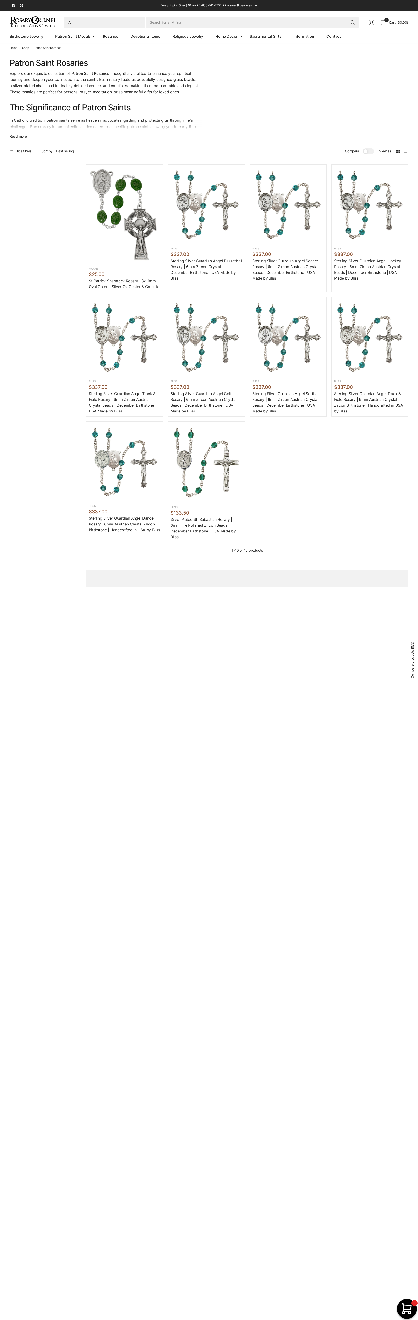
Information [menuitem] (303, 36)
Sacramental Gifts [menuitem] (266, 36)
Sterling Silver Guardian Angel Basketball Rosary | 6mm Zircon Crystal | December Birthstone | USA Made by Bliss (206, 269)
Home (13, 47)
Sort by (46, 151)
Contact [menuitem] (333, 36)
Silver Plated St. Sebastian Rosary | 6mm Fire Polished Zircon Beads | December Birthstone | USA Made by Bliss (203, 528)
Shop (25, 47)
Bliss (174, 248)
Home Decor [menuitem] (226, 36)
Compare (352, 151)
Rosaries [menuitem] (110, 36)
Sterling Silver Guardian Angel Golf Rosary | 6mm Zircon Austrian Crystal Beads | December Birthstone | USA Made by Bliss (203, 402)
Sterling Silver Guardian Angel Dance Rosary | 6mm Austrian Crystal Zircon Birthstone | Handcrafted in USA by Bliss (124, 524)
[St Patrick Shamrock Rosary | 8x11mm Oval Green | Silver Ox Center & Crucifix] (124, 214)
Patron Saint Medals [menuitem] (73, 36)
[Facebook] (13, 5)
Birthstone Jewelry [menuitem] (26, 36)
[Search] (353, 22)
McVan (93, 268)
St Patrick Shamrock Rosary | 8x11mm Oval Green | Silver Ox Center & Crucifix (124, 283)
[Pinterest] (21, 5)
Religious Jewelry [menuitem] (187, 36)
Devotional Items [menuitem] (145, 36)
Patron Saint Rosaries (47, 47)
